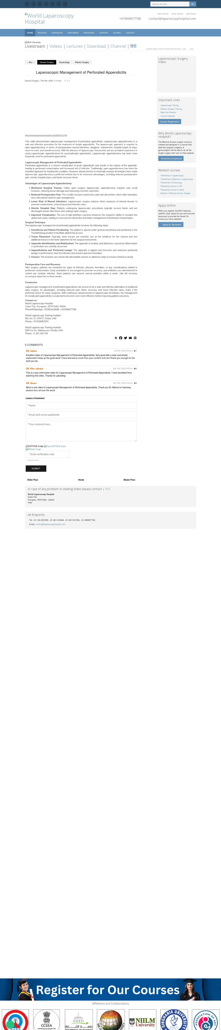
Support (104, 32)
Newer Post (129, 479)
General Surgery (47, 62)
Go (192, 4)
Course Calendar (168, 115)
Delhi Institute (163, 14)
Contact (130, 32)
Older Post (32, 479)
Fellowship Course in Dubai (172, 189)
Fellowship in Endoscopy (171, 182)
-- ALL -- (30, 62)
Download (96, 46)
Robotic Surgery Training (171, 108)
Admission (57, 32)
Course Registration (169, 121)
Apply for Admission (172, 224)
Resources (89, 32)
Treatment (73, 32)
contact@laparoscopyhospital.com (172, 18)
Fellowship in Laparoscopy (172, 175)
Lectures (74, 46)
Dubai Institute (177, 14)
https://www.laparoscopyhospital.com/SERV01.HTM (46, 135)
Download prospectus (171, 158)
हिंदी (133, 46)
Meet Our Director (168, 112)
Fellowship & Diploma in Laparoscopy (177, 179)
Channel (118, 46)
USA (191, 49)
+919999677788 (130, 18)
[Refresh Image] (33, 449)
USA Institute (191, 14)
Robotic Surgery (82, 62)
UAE (184, 49)
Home (30, 32)
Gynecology (64, 62)
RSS (107, 489)
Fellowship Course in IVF (171, 186)
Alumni (117, 32)
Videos (56, 46)
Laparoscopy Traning (170, 105)
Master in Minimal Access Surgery (176, 193)
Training (42, 32)
